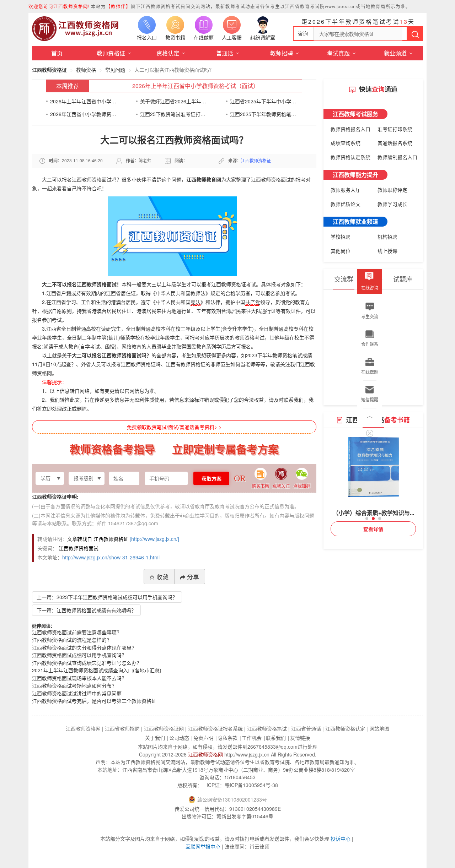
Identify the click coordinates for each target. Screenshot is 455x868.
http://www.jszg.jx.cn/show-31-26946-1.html (111, 557)
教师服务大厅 (345, 189)
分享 (193, 576)
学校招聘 (340, 236)
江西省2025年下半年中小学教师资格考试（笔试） (263, 101)
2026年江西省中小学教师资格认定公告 (83, 114)
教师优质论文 (345, 203)
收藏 (162, 576)
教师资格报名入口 (350, 128)
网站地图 (379, 728)
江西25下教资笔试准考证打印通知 (173, 114)
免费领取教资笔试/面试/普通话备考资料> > (174, 426)
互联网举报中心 (203, 846)
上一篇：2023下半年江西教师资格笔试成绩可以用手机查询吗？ (107, 597)
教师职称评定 (392, 189)
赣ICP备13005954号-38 (251, 784)
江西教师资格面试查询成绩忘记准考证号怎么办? (85, 662)
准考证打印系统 (395, 128)
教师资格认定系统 (350, 157)
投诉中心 (340, 838)
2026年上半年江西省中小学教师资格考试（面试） (195, 86)
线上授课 (387, 250)
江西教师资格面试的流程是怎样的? (70, 639)
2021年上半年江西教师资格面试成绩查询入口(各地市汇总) (96, 670)
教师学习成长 (392, 203)
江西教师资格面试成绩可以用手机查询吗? (78, 654)
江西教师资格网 (205, 754)
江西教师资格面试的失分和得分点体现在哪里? (83, 647)
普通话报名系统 (395, 142)
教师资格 (86, 69)
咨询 (303, 33)
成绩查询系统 (345, 142)
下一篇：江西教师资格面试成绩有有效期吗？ (86, 610)
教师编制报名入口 (397, 157)
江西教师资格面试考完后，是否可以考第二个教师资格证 (94, 700)
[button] (366, 518)
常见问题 (115, 69)
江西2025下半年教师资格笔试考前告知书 (263, 114)
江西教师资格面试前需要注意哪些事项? (75, 632)
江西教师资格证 (49, 69)
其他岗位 (340, 250)
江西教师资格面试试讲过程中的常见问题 (77, 693)
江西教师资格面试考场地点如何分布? (73, 685)
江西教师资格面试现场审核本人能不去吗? (78, 678)
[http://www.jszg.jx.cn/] (154, 538)
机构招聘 (387, 236)
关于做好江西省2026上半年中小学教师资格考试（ (173, 101)
